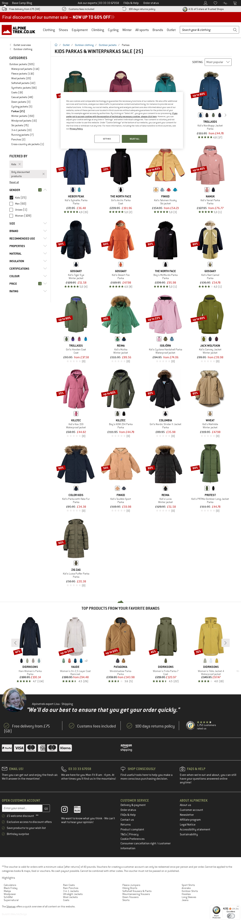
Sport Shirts (188, 885)
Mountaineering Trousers (136, 894)
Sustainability (189, 834)
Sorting (197, 62)
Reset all (14, 182)
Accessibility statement (195, 829)
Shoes (63, 30)
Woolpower (10, 894)
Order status (128, 810)
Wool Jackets (70, 897)
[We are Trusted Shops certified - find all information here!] (190, 725)
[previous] (194, 115)
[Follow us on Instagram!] (67, 810)
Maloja (7, 891)
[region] (122, 120)
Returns (125, 824)
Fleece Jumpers (131, 885)
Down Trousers (130, 897)
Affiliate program (190, 820)
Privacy (134, 834)
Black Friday (11, 888)
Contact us (127, 820)
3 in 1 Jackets (71, 891)
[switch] (231, 916)
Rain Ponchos (70, 888)
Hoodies (186, 894)
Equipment (80, 30)
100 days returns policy (142, 9)
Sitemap (11, 906)
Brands (158, 30)
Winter (127, 30)
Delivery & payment (133, 805)
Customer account (191, 810)
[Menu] (238, 907)
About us (185, 805)
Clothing (49, 30)
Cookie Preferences (132, 839)
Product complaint (132, 829)
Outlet (171, 30)
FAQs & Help (128, 815)
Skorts (126, 900)
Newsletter (187, 815)
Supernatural (11, 900)
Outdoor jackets (108, 45)
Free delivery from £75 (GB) (24, 9)
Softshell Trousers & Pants (137, 891)
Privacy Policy (76, 128)
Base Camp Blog (22, 3)
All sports (142, 30)
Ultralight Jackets (73, 894)
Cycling (113, 30)
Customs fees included (81, 9)
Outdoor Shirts (190, 891)
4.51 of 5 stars (206, 9)
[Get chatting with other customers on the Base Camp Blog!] (80, 810)
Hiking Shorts (129, 888)
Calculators (10, 885)
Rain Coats (69, 885)
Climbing (98, 30)
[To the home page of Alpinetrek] (20, 30)
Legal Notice (187, 824)
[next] (225, 115)
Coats (66, 900)
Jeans (185, 900)
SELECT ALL (135, 139)
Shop (5, 3)
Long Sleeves (189, 897)
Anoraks (186, 888)
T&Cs (123, 834)
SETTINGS (107, 139)
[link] (28, 45)
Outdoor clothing (84, 45)
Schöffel (8, 897)
